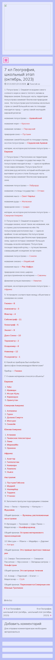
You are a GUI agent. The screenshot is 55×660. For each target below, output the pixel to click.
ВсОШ (9, 600)
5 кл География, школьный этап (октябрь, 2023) (15, 612)
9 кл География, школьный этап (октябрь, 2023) (40, 612)
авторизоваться (12, 631)
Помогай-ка (34, 84)
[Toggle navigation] (6, 60)
